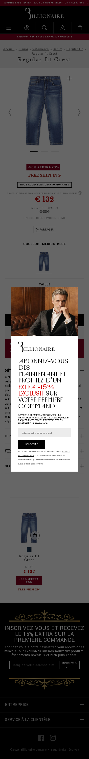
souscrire (31, 444)
